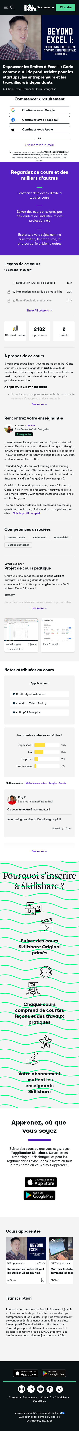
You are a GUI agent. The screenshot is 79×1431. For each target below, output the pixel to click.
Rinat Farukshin (50, 644)
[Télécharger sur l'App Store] (39, 1182)
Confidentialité (58, 1397)
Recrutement (30, 1397)
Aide (43, 1397)
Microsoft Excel (16, 537)
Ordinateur (39, 537)
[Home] (30, 7)
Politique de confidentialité (27, 155)
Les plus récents (57, 783)
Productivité (61, 537)
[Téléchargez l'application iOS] (25, 1373)
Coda (47, 368)
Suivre (31, 425)
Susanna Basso (27, 850)
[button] (6, 7)
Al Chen (25, 425)
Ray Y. (22, 797)
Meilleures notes (14, 783)
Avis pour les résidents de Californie (39, 1416)
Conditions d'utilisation (55, 152)
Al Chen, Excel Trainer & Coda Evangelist (29, 89)
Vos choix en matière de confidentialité (37, 1413)
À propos (14, 1397)
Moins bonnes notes (35, 783)
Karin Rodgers (13, 644)
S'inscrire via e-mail (39, 145)
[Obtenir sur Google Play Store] (39, 1195)
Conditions (39, 1401)
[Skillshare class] (26, 1248)
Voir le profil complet (26, 513)
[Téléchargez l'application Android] (53, 1373)
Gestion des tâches (18, 545)
